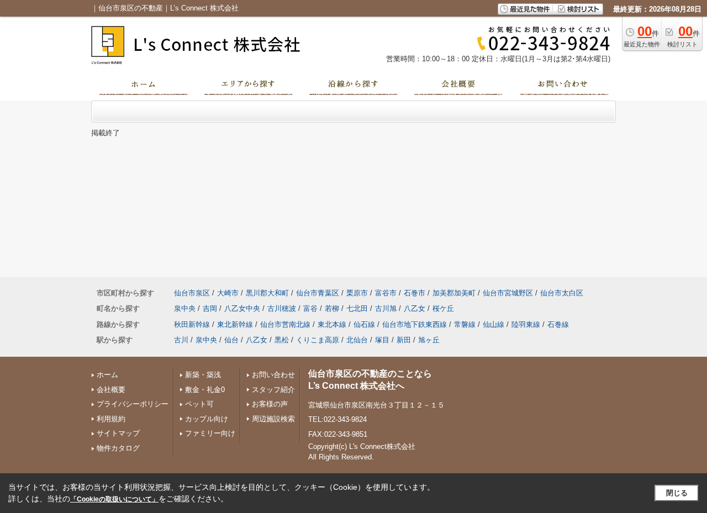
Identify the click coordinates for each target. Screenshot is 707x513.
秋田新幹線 (192, 324)
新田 (404, 340)
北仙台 (357, 340)
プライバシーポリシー (132, 404)
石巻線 (558, 324)
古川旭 (386, 308)
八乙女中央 (242, 308)
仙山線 (493, 324)
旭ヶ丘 (429, 340)
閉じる (677, 493)
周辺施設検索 (273, 419)
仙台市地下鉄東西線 (414, 324)
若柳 (332, 308)
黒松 (282, 340)
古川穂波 (281, 308)
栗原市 (357, 293)
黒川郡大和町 (267, 293)
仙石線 (364, 324)
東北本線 (332, 324)
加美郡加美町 (454, 293)
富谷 (310, 308)
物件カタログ (118, 448)
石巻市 (414, 293)
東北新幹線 (235, 324)
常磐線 (465, 324)
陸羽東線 (525, 324)
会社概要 (111, 389)
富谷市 (386, 293)
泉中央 (185, 308)
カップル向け (206, 419)
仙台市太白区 (561, 293)
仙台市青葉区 (317, 293)
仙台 (231, 340)
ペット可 (199, 404)
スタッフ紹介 (273, 389)
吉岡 (210, 308)
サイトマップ (118, 433)
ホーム (107, 375)
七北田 (357, 308)
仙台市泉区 (192, 293)
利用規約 (111, 419)
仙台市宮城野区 (508, 293)
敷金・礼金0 (205, 389)
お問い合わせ (273, 375)
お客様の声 (270, 404)
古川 (181, 340)
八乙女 (414, 308)
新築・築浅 (203, 375)
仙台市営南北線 (285, 324)
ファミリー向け (210, 433)
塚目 (382, 340)
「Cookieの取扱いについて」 (114, 499)
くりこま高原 (317, 340)
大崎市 (228, 293)
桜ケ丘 (443, 308)
